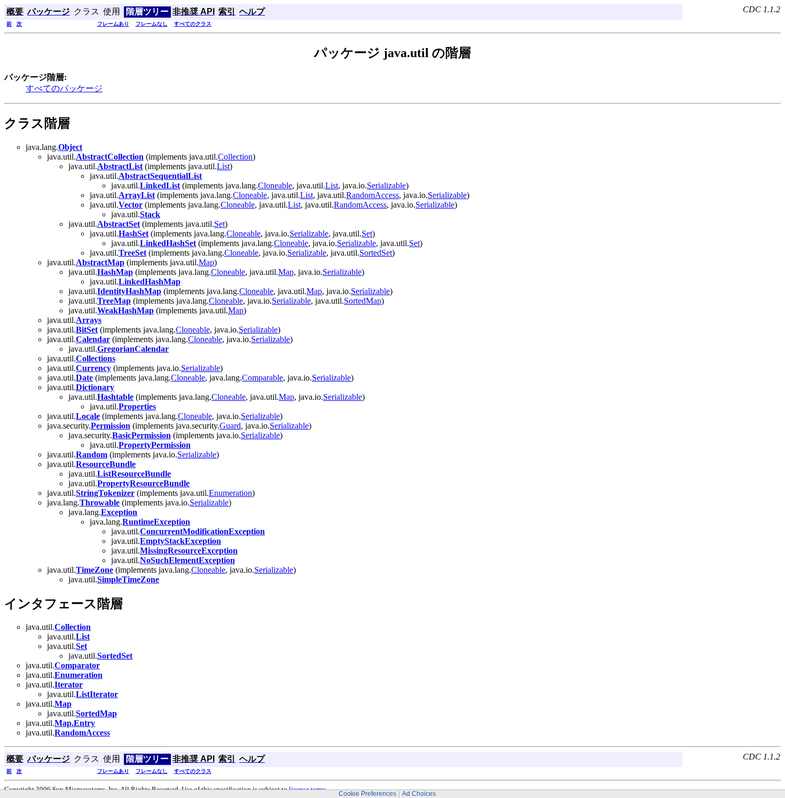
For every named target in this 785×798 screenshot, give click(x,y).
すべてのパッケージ (64, 88)
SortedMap (362, 300)
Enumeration (230, 492)
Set (219, 223)
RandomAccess (372, 195)
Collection (235, 156)
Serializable (386, 185)
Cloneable (275, 185)
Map (206, 262)
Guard (230, 425)
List (223, 166)
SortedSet (375, 252)
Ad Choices (419, 793)
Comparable (262, 377)
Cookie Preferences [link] (367, 793)
